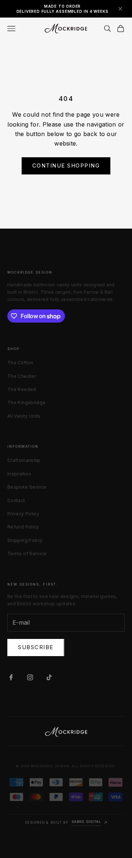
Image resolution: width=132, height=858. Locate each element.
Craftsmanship (24, 460)
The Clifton (20, 362)
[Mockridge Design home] (66, 732)
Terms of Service (27, 553)
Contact (16, 500)
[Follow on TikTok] (49, 677)
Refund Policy (23, 527)
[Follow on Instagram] (30, 677)
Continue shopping (66, 165)
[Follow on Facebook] (11, 677)
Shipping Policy (25, 540)
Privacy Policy (23, 513)
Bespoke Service (27, 487)
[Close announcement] (120, 8)
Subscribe (36, 647)
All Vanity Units (24, 416)
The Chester (21, 376)
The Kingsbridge (26, 402)
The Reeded (21, 389)
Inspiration (19, 474)
